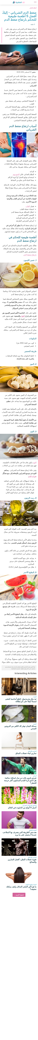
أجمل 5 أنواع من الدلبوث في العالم (22, 807)
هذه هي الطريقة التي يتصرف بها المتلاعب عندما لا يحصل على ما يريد (19, 833)
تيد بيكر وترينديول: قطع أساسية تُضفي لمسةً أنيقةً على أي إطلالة (20, 700)
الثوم (34, 462)
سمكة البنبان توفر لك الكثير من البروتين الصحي (20, 727)
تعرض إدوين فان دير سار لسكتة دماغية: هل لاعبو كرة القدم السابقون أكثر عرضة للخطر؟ (20, 780)
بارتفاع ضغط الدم (30, 255)
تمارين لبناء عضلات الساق (25, 753)
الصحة (34, 697)
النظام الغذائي (33, 8)
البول (23, 316)
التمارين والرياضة (32, 751)
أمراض (34, 776)
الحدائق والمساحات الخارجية (29, 805)
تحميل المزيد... (19, 895)
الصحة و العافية (32, 830)
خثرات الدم (32, 476)
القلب (28, 206)
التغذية (34, 724)
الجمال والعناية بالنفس (30, 884)
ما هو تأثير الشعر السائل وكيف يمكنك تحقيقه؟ (21, 887)
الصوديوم (16, 174)
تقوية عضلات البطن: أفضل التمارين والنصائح (22, 860)
